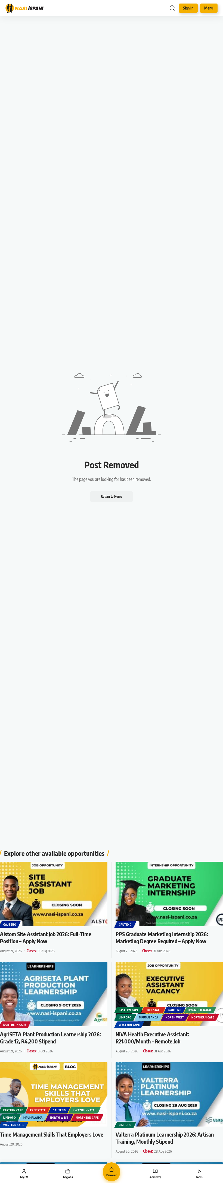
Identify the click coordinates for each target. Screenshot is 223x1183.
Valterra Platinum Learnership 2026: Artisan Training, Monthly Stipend (165, 1138)
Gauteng (9, 924)
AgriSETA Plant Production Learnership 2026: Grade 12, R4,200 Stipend (50, 1038)
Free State (153, 1010)
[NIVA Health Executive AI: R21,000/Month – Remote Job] (169, 994)
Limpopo (125, 1017)
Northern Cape (14, 1024)
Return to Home (111, 496)
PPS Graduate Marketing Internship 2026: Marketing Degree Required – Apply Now (162, 937)
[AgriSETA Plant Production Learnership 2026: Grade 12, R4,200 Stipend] (53, 994)
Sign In (188, 8)
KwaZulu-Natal (200, 1010)
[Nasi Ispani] (27, 8)
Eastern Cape (128, 1010)
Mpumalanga (148, 1017)
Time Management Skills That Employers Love (51, 1134)
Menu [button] (208, 8)
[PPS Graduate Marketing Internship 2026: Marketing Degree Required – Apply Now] (169, 894)
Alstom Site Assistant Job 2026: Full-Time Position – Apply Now (45, 937)
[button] (172, 8)
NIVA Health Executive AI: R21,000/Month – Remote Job (152, 1038)
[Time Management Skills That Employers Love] (53, 1094)
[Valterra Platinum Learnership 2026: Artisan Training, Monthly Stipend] (169, 1094)
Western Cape (129, 1024)
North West (175, 1017)
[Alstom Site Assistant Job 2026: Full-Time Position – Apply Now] (53, 894)
